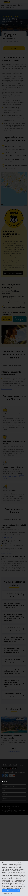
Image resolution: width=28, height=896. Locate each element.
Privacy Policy (20, 888)
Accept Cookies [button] (7, 890)
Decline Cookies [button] (16, 890)
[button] (7, 893)
